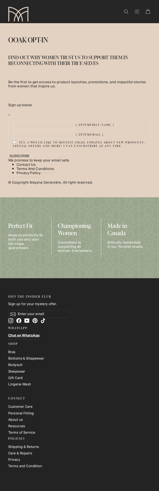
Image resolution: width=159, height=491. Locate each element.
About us (15, 420)
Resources (16, 426)
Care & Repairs (20, 453)
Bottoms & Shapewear (26, 359)
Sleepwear (16, 372)
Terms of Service (21, 433)
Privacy (14, 460)
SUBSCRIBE (20, 156)
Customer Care (20, 407)
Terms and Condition (25, 466)
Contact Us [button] (26, 165)
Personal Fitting (21, 413)
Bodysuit (15, 365)
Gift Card (15, 378)
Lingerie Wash (19, 385)
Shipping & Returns (23, 447)
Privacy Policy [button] (29, 173)
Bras (12, 352)
